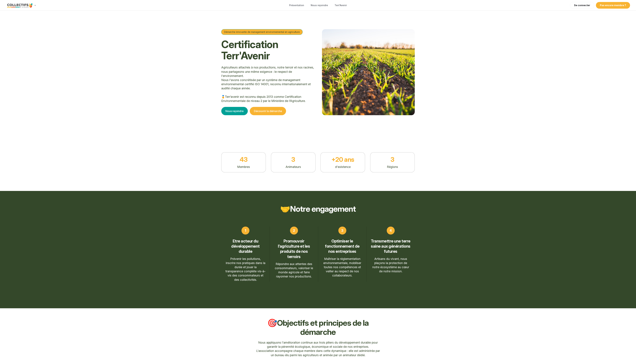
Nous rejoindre (319, 5)
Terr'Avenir (341, 5)
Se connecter (582, 5)
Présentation (296, 5)
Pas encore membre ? (613, 5)
